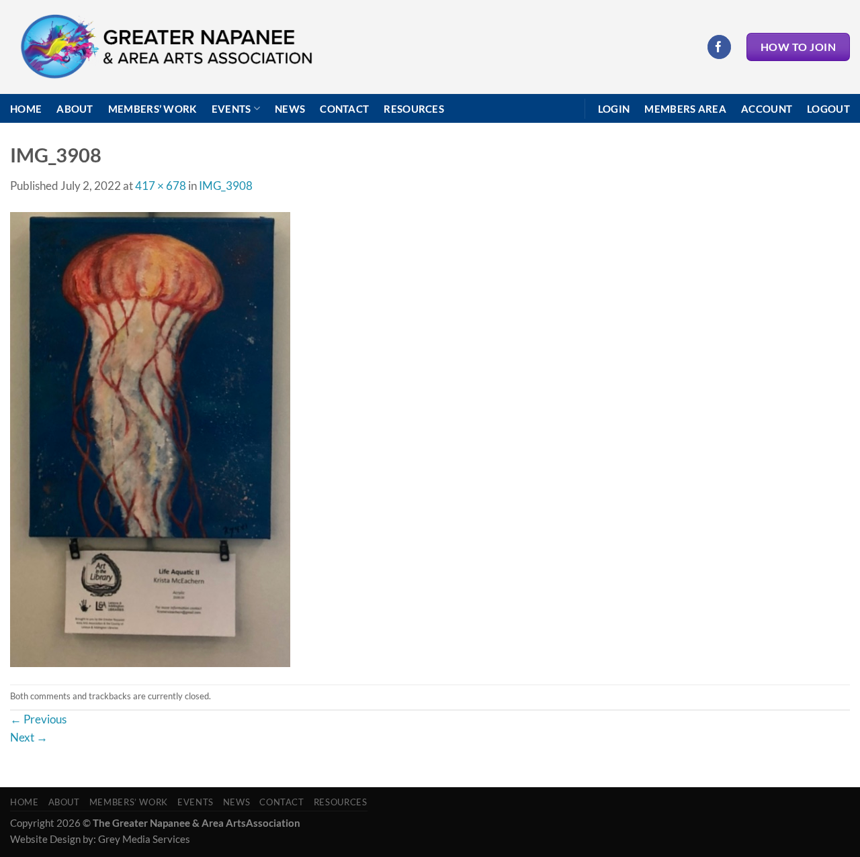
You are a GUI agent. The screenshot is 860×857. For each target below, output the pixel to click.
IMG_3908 (226, 186)
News (290, 109)
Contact (344, 109)
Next (29, 737)
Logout (828, 109)
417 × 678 (160, 186)
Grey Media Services (144, 839)
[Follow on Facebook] (719, 46)
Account (766, 109)
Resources (414, 109)
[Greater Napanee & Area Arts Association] (165, 47)
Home (26, 109)
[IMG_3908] (150, 439)
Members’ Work (152, 109)
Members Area (685, 109)
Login (614, 109)
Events (231, 109)
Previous (38, 719)
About (74, 109)
